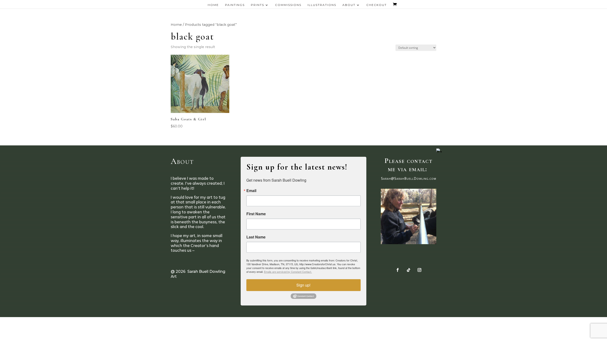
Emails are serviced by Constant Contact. (288, 272)
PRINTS (257, 5)
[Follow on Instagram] (419, 270)
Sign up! (303, 285)
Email (251, 191)
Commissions (288, 5)
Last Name (256, 237)
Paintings (235, 5)
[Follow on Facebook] (397, 270)
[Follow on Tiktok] (408, 270)
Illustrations (322, 5)
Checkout (376, 5)
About (348, 5)
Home (213, 5)
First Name (256, 214)
